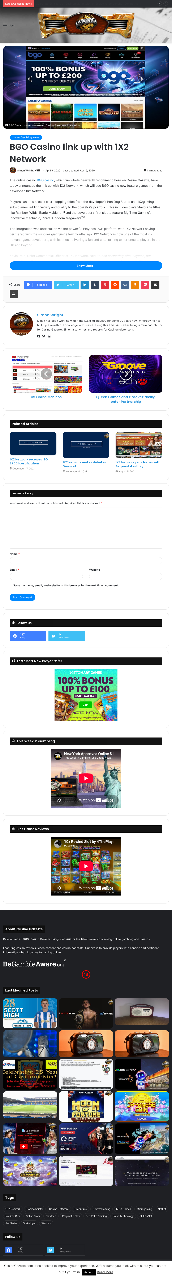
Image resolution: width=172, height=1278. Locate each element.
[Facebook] (39, 336)
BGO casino (45, 180)
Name (15, 554)
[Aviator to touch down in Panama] (86, 1171)
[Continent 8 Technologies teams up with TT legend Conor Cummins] (142, 1171)
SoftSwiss (11, 1223)
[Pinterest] (105, 285)
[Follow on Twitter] (35, 170)
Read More (105, 1272)
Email (14, 569)
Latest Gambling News (26, 137)
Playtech (51, 1216)
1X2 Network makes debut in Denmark (84, 464)
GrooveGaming (101, 1209)
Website (94, 569)
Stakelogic (29, 1223)
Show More (85, 265)
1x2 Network (13, 1209)
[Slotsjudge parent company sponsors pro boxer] (86, 1013)
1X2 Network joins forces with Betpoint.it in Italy (138, 464)
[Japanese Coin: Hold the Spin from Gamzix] (142, 1106)
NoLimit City (12, 1216)
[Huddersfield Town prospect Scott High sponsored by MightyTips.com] (30, 1013)
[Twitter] (44, 336)
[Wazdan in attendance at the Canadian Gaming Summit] (86, 1138)
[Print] (14, 294)
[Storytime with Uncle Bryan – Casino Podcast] (30, 1043)
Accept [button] (89, 1272)
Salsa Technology (123, 1216)
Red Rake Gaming (96, 1216)
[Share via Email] (155, 285)
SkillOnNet (145, 1216)
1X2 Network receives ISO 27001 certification (29, 461)
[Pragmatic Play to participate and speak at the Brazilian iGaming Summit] (142, 1074)
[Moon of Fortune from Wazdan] (86, 1106)
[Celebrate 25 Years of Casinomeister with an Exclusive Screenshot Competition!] (30, 1074)
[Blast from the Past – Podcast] (86, 1043)
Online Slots (33, 1216)
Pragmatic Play (71, 1216)
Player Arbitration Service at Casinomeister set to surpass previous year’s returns (89, 3)
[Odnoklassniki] (135, 285)
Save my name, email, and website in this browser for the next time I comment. (66, 585)
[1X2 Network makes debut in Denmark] (86, 445)
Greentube (80, 1209)
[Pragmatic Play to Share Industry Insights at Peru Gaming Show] (142, 1138)
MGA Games (123, 1209)
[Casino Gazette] (86, 25)
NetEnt (162, 1209)
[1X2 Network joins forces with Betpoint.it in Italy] (139, 445)
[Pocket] (145, 285)
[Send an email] (38, 170)
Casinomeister (34, 1209)
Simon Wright (25, 170)
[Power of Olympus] (30, 1171)
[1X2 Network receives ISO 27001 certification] (33, 443)
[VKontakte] (125, 285)
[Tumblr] (95, 285)
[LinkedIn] (85, 285)
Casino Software (59, 1209)
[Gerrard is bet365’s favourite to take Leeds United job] (30, 1104)
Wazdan (46, 1223)
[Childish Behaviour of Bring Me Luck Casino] (142, 1043)
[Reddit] (115, 285)
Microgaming (144, 1209)
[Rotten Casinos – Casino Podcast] (142, 1011)
